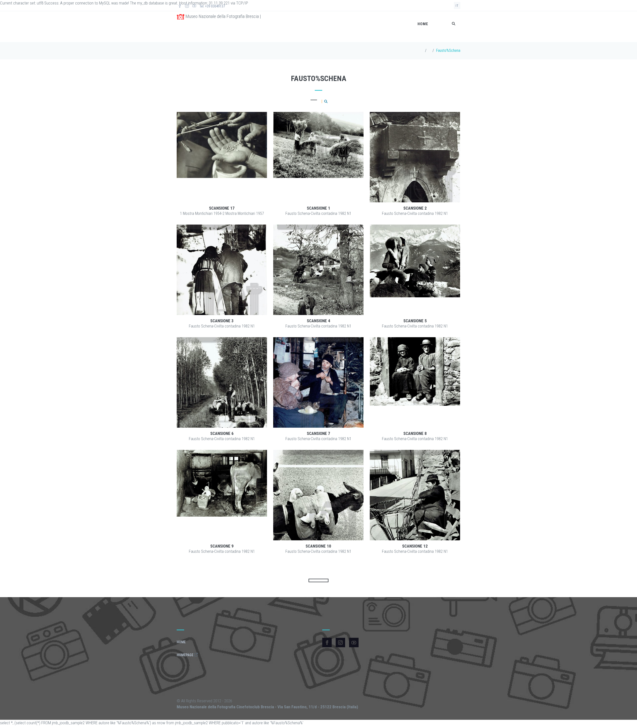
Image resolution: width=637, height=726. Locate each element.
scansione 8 (415, 433)
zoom (235, 157)
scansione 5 (415, 320)
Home (423, 24)
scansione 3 (222, 320)
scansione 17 (222, 208)
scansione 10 (318, 546)
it (457, 5)
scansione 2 (415, 208)
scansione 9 (222, 546)
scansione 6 (222, 433)
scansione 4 (318, 320)
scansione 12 (415, 546)
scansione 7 (318, 433)
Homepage (185, 655)
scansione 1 (318, 208)
